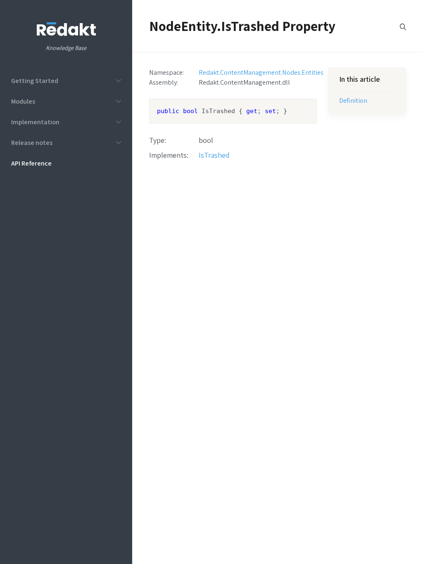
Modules (23, 101)
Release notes (31, 142)
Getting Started (34, 80)
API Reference (31, 163)
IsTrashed (214, 155)
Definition (353, 100)
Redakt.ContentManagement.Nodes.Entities (261, 72)
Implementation (35, 121)
